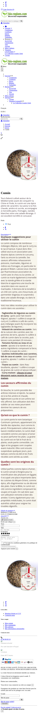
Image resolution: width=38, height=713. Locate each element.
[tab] (19, 234)
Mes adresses (9, 627)
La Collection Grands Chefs (14, 53)
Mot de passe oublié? (7, 701)
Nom (2, 524)
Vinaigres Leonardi (15, 101)
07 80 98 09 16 (6, 639)
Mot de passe (5, 698)
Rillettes (7, 35)
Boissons (8, 87)
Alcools (7, 46)
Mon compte (9, 623)
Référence (4, 512)
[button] (8, 39)
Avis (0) (3, 516)
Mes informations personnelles (14, 629)
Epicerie (7, 76)
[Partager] (5, 227)
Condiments (9, 30)
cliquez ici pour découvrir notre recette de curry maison (17, 375)
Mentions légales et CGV (13, 613)
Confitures (8, 32)
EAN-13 (3, 514)
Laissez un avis (8, 520)
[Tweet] (5, 229)
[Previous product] (1, 133)
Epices (7, 34)
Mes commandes (10, 625)
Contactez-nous (10, 615)
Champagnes (9, 43)
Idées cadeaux (9, 96)
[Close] (2, 70)
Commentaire (5, 535)
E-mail (3, 694)
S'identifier (6, 115)
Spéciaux (8, 97)
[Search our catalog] (21, 119)
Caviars (11, 99)
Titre (2, 528)
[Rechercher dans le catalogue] (21, 21)
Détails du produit (6, 510)
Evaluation (4, 532)
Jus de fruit (8, 41)
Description (4, 234)
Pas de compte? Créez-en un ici (11, 707)
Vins (6, 44)
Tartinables (8, 37)
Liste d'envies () (8, 9)
